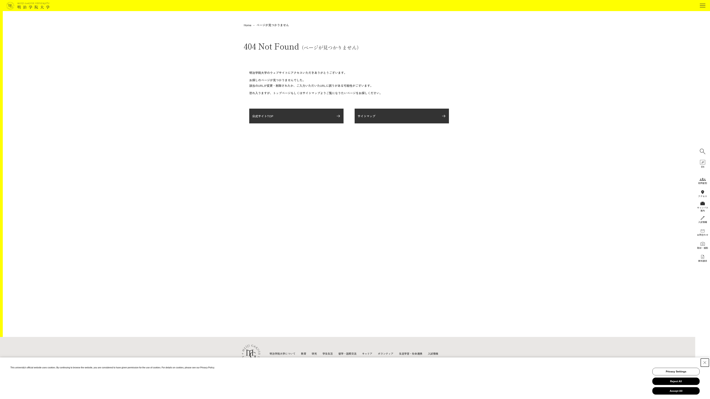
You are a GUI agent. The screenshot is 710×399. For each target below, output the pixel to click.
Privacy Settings (676, 371)
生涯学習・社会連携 (410, 353)
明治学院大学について (282, 353)
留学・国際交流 (347, 353)
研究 (314, 353)
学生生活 (327, 353)
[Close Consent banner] (705, 363)
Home (247, 25)
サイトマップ (366, 116)
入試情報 (433, 353)
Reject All (676, 381)
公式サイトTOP (262, 116)
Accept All (676, 390)
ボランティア (385, 353)
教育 (303, 353)
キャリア (367, 353)
